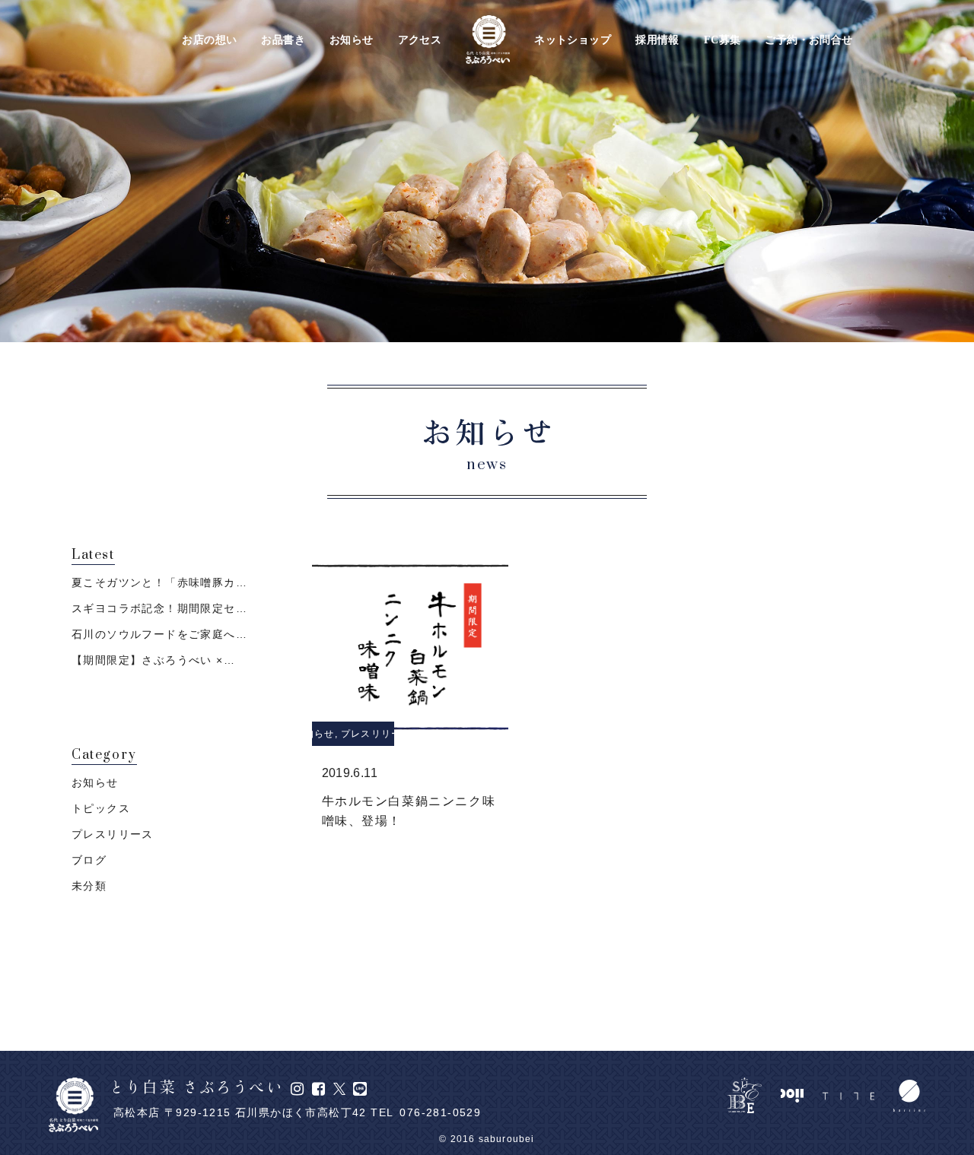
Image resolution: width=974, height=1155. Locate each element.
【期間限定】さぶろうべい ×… (153, 660)
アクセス (420, 40)
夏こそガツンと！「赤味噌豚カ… (159, 582)
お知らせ (351, 40)
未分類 (89, 886)
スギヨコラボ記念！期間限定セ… (159, 608)
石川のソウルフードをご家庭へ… (159, 634)
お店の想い (209, 40)
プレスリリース (376, 733)
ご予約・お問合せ (808, 40)
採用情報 (657, 40)
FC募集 (722, 40)
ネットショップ (572, 40)
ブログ (89, 860)
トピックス (101, 808)
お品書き (283, 40)
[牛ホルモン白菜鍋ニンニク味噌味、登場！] (410, 647)
